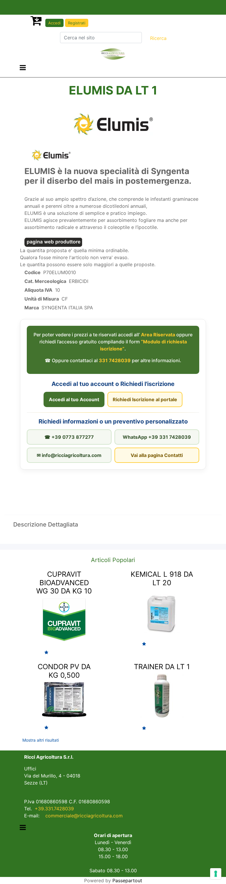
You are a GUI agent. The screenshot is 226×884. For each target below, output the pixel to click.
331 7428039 (115, 360)
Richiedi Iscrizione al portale (145, 399)
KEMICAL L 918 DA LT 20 (162, 578)
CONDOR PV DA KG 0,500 (64, 670)
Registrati (76, 23)
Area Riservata (158, 335)
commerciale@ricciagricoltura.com (84, 816)
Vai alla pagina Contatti (157, 455)
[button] (158, 38)
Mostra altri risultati (40, 740)
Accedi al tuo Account (74, 399)
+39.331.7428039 (54, 809)
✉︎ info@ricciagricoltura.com (69, 455)
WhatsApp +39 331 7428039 (157, 437)
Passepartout (127, 880)
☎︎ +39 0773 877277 (69, 437)
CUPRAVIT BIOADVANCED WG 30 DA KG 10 (64, 582)
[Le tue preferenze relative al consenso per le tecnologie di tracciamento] (215, 873)
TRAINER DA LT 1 (162, 666)
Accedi (54, 23)
